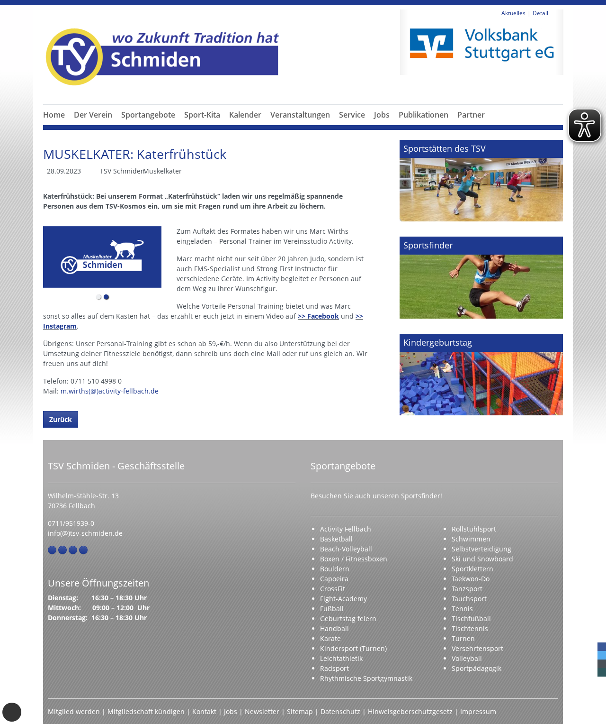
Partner (471, 115)
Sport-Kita (202, 115)
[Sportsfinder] (481, 277)
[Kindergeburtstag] (481, 374)
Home (54, 115)
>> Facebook (318, 316)
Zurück (60, 419)
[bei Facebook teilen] (601, 646)
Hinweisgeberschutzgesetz (410, 711)
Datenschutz (340, 711)
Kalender (245, 115)
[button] (93, 126)
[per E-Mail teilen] (601, 664)
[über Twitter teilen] (601, 655)
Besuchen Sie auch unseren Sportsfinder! (376, 495)
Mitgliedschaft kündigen (146, 711)
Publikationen (423, 115)
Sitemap (300, 711)
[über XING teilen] (601, 672)
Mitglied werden (74, 711)
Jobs (382, 115)
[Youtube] (83, 550)
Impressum (478, 711)
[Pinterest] (73, 550)
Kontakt (204, 711)
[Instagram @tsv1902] (62, 550)
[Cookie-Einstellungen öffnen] (11, 712)
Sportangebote (148, 115)
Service (352, 115)
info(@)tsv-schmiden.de (85, 533)
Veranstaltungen (300, 115)
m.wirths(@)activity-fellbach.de (110, 390)
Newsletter (262, 711)
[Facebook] (52, 550)
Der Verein (93, 115)
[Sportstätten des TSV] (481, 180)
